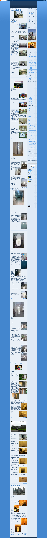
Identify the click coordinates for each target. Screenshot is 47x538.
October (30, 54)
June (29, 74)
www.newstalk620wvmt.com (31, 13)
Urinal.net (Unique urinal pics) (31, 132)
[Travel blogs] (30, 179)
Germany (29, 119)
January (30, 78)
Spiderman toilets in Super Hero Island (15, 109)
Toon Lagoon (24, 124)
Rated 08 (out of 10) (30, 101)
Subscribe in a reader (30, 170)
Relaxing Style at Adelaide (14, 140)
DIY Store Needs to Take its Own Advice (33, 69)
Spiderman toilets (17, 111)
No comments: (24, 298)
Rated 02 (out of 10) (30, 97)
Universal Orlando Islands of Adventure (32, 130)
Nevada (29, 108)
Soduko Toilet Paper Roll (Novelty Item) (32, 147)
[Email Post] (26, 298)
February (30, 77)
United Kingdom (29, 116)
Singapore (29, 121)
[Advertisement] (31, 193)
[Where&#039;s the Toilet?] (30, 173)
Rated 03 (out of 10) (30, 98)
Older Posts (25, 534)
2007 (29, 79)
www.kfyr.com (30, 20)
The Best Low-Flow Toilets (31, 146)
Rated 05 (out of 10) (30, 99)
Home (18, 534)
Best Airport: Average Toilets (15, 189)
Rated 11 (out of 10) (30, 103)
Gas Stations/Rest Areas (31, 128)
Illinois (29, 111)
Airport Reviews (30, 129)
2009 (29, 51)
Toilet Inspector (30, 135)
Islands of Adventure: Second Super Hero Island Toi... (32, 71)
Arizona (29, 115)
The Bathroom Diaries (31, 139)
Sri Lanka (29, 123)
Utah (29, 113)
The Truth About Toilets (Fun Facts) (32, 143)
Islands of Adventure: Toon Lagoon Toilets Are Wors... (32, 70)
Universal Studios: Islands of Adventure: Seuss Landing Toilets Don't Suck (17, 79)
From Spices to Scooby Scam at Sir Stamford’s (17, 363)
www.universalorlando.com (13, 21)
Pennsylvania (30, 109)
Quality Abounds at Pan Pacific (15, 485)
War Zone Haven (13, 232)
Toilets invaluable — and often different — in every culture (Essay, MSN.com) (33, 144)
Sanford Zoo (15, 112)
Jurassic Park (13, 117)
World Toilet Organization (31, 138)
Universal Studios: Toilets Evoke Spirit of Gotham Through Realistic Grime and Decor (18, 10)
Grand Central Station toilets (14, 48)
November (30, 53)
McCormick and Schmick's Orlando (14, 54)
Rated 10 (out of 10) (25, 533)
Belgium (29, 120)
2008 (29, 52)
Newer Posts (12, 534)
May (29, 75)
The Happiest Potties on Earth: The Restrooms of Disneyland (32, 137)
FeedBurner (33, 167)
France (28, 117)
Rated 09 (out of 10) (25, 187)
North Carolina (30, 110)
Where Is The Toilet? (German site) (32, 141)
